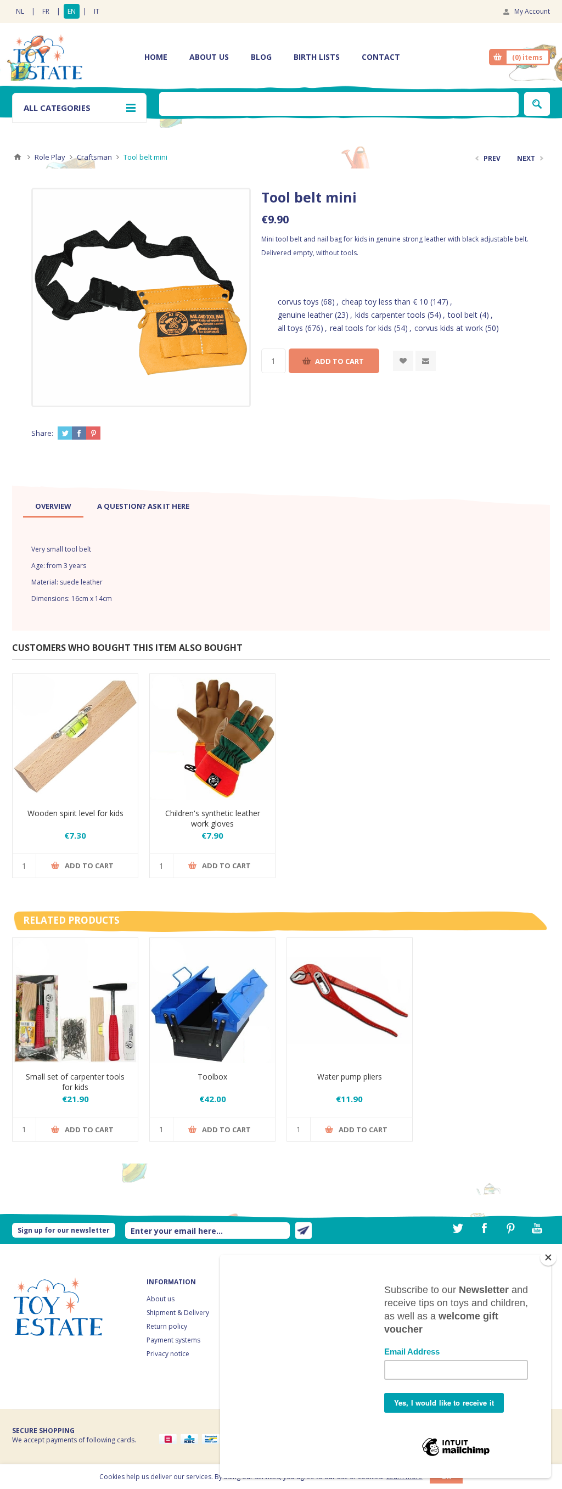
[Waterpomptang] (349, 1000)
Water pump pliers (349, 1076)
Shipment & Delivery (178, 1312)
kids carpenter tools (390, 315)
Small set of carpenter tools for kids (75, 1081)
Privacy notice (168, 1353)
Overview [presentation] (53, 506)
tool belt (462, 315)
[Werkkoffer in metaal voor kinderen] (212, 1000)
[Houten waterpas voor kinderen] (75, 736)
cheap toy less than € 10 (384, 301)
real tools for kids (361, 328)
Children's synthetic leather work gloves (212, 818)
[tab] (53, 506)
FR (45, 11)
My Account (532, 11)
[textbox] (339, 104)
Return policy (167, 1326)
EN (72, 11)
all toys (290, 328)
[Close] (548, 1257)
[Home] (17, 157)
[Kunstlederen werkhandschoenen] (212, 736)
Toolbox (212, 1076)
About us (161, 1298)
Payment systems (173, 1340)
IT (96, 11)
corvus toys (298, 301)
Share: (42, 433)
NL (20, 11)
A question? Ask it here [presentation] (143, 506)
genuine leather (305, 315)
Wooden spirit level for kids (75, 813)
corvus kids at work (448, 328)
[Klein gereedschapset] (75, 1000)
